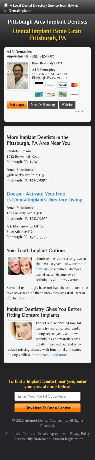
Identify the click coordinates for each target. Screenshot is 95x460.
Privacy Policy (80, 433)
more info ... (81, 111)
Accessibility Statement (32, 439)
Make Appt (17, 105)
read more (27, 298)
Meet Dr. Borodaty (43, 105)
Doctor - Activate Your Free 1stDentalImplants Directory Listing (45, 196)
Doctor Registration (68, 439)
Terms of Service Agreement (44, 433)
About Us (12, 433)
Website (67, 105)
